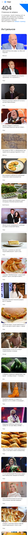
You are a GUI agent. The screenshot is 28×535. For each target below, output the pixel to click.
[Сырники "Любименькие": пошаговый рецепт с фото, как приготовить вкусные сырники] (14, 269)
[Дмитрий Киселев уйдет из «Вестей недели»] (14, 45)
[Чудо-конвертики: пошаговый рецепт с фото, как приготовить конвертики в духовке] (14, 443)
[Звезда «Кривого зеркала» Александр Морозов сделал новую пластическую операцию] (14, 120)
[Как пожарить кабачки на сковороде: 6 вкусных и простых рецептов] (14, 170)
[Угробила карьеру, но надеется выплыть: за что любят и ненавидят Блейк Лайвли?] (14, 394)
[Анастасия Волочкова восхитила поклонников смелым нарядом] (14, 493)
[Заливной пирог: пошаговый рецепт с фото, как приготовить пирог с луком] (14, 319)
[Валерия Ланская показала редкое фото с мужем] (14, 294)
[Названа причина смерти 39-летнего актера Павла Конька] (14, 95)
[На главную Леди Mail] (8, 2)
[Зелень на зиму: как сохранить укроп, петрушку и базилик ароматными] (14, 195)
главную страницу (19, 21)
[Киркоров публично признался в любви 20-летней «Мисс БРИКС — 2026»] (14, 418)
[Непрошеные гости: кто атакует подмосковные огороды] (14, 344)
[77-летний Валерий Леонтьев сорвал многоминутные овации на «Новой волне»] (14, 468)
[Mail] (5, 2)
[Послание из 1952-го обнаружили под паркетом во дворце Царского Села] (14, 145)
